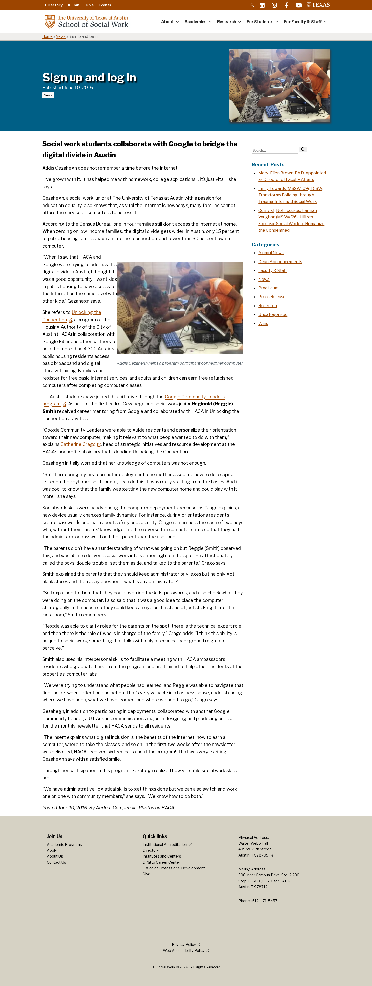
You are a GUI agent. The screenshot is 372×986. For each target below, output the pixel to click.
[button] (252, 5)
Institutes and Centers (162, 856)
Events (105, 5)
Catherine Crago (78, 444)
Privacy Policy (184, 944)
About (167, 21)
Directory (54, 5)
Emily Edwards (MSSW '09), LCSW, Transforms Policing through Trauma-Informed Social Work (290, 195)
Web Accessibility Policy (184, 950)
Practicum (268, 287)
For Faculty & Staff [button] (303, 21)
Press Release (272, 296)
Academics (195, 21)
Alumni (74, 5)
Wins (263, 323)
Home (47, 36)
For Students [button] (260, 21)
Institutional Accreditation (165, 844)
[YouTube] (299, 5)
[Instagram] (274, 5)
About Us (55, 856)
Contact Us (56, 862)
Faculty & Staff (272, 270)
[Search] (303, 149)
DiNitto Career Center (161, 862)
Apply (52, 850)
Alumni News (271, 252)
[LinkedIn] (262, 5)
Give (90, 5)
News (61, 36)
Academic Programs (64, 844)
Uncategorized (272, 314)
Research (226, 21)
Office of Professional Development (174, 868)
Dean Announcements (280, 261)
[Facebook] (286, 5)
